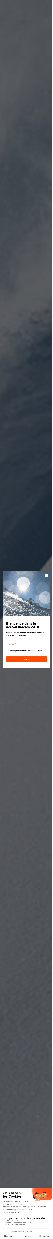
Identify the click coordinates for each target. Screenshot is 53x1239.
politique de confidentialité (31, 650)
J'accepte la (26, 650)
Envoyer (25, 658)
